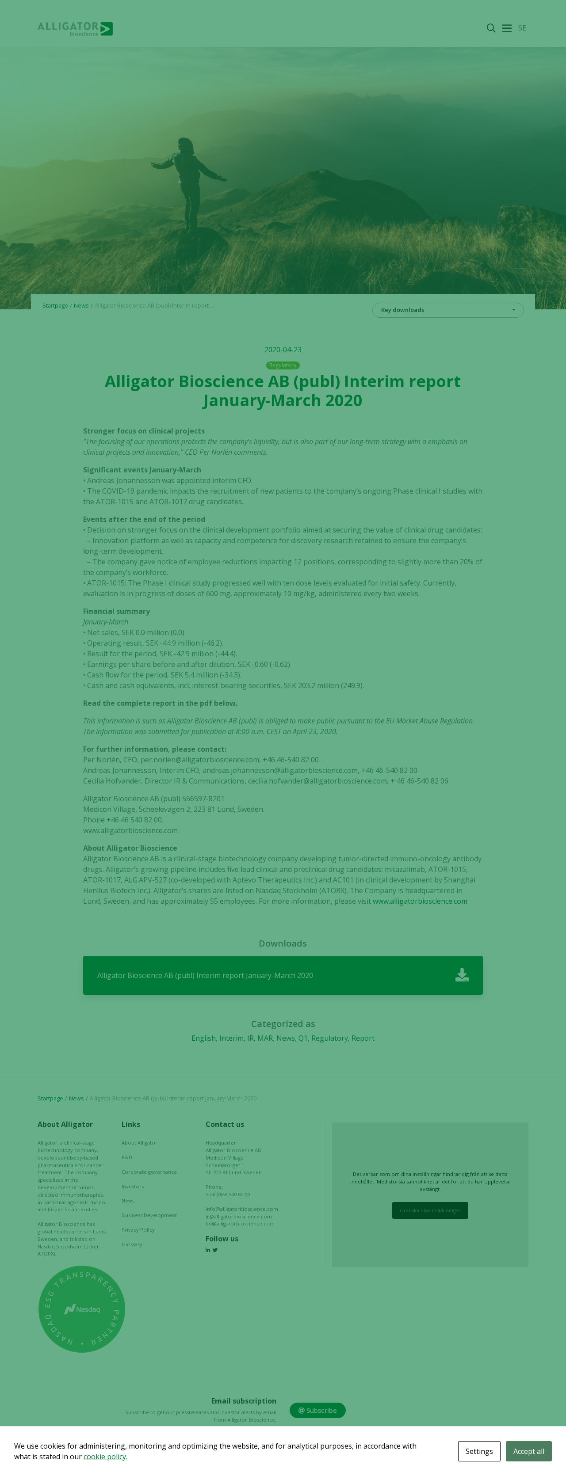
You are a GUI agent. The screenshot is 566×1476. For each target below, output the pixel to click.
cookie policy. (105, 1456)
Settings (479, 1451)
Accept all (528, 1451)
